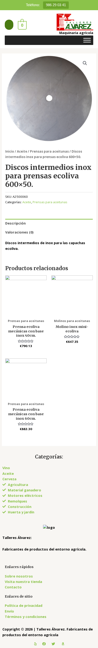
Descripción (15, 223)
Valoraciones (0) (19, 232)
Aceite (22, 151)
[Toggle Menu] (87, 40)
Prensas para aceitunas (49, 151)
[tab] (49, 223)
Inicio (9, 151)
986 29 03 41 (56, 5)
